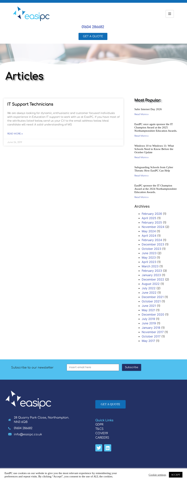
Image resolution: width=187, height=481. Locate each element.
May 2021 (148, 310)
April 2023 (149, 262)
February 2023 (152, 270)
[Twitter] (98, 447)
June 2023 (149, 253)
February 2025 (152, 222)
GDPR (99, 424)
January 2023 (151, 275)
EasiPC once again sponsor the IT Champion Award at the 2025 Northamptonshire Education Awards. (155, 127)
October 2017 (151, 336)
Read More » (15, 133)
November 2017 (153, 332)
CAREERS (102, 437)
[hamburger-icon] (170, 14)
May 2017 (148, 341)
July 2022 (149, 288)
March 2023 (150, 266)
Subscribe (131, 367)
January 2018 (151, 327)
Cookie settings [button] (157, 474)
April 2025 (149, 218)
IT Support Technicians (30, 104)
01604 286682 (93, 27)
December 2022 (153, 279)
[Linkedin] (107, 447)
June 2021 (149, 306)
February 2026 (152, 213)
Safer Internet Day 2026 (148, 109)
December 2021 (153, 297)
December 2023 (153, 244)
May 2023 (149, 257)
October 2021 (151, 301)
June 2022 (149, 292)
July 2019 (148, 319)
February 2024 (152, 240)
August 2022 (151, 284)
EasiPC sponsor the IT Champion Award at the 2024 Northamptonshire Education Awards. (155, 189)
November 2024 (153, 227)
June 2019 (149, 323)
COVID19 (101, 433)
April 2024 (149, 235)
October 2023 (151, 249)
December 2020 (153, 314)
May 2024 (149, 231)
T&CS (99, 429)
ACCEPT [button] (175, 474)
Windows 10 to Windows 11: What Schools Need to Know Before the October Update (154, 149)
